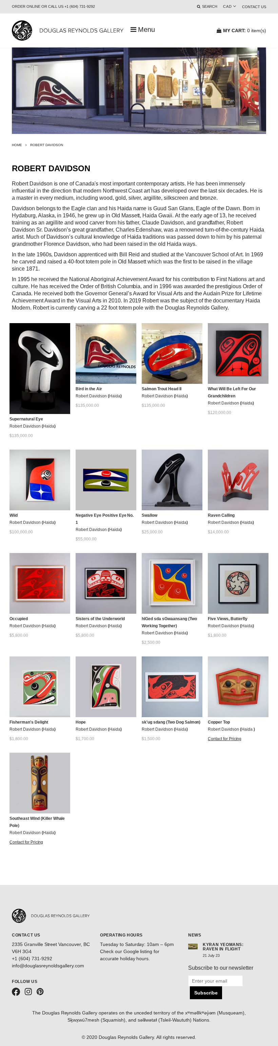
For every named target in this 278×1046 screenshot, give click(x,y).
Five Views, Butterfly (227, 618)
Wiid (13, 515)
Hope (81, 722)
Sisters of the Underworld (100, 618)
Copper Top (219, 722)
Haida (48, 426)
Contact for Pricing (224, 738)
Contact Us (254, 7)
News (194, 935)
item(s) (244, 30)
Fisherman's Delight (28, 722)
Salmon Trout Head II (161, 389)
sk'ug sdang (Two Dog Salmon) (171, 722)
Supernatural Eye (26, 419)
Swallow (149, 515)
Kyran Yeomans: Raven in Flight (223, 946)
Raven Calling (221, 515)
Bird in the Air (89, 389)
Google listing (138, 951)
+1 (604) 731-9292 (32, 958)
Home (17, 145)
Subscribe (206, 992)
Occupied (18, 618)
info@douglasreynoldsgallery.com (48, 965)
